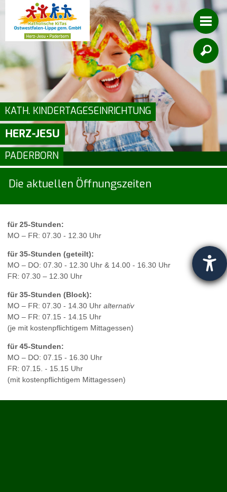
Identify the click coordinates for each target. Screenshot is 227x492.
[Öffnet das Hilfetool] (209, 263)
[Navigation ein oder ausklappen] (206, 21)
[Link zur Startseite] (47, 20)
